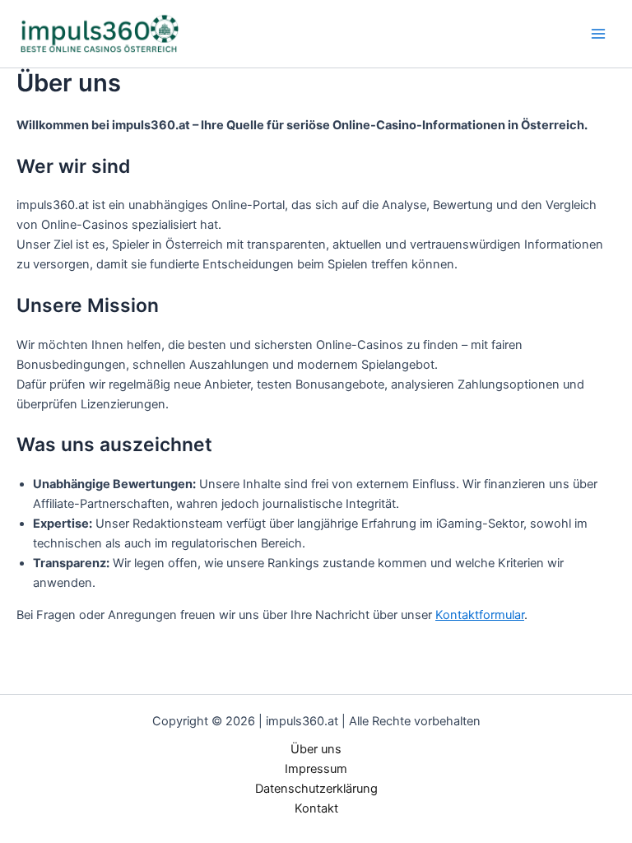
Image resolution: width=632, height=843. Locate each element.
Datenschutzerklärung (316, 788)
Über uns (316, 749)
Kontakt (316, 808)
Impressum (316, 768)
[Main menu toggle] (598, 33)
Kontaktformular (479, 615)
